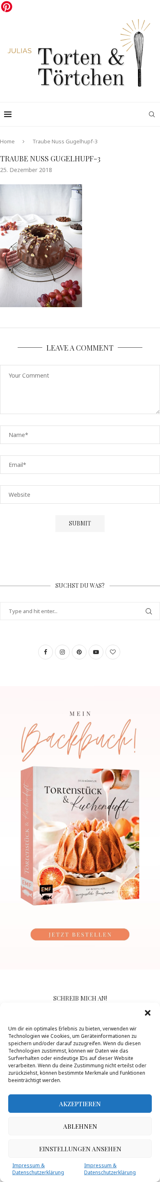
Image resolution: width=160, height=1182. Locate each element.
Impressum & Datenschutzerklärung (38, 1169)
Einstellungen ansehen (80, 1149)
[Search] (152, 114)
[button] (148, 1013)
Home (7, 141)
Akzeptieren (80, 1104)
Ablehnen (80, 1126)
